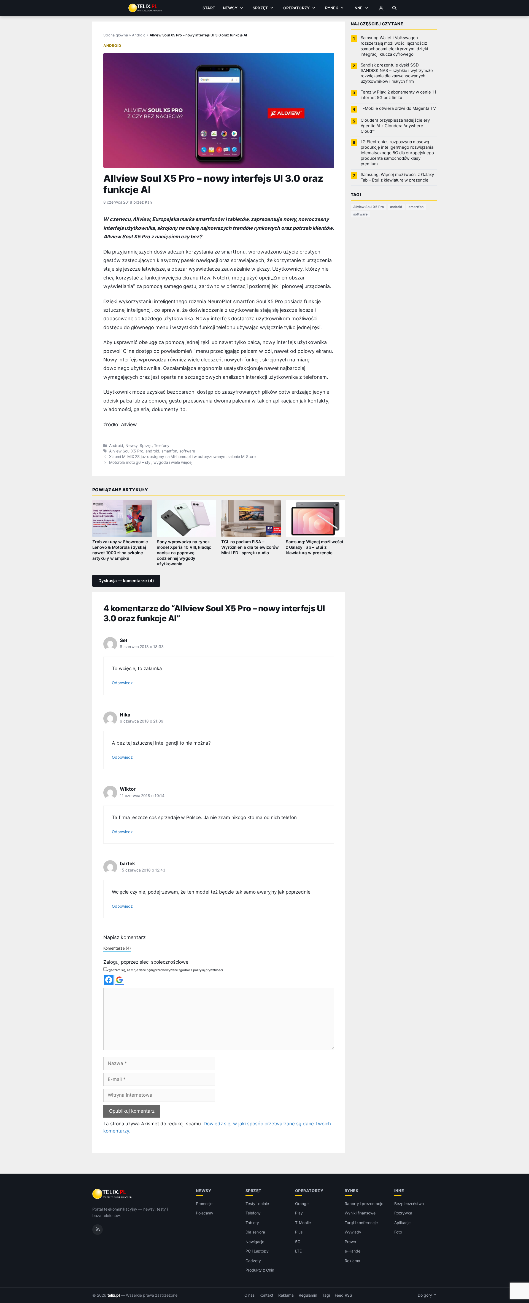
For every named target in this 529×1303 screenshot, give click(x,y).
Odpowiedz (122, 682)
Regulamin (308, 1295)
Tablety (252, 1222)
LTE (298, 1251)
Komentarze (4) (117, 948)
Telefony (161, 445)
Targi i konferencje (361, 1222)
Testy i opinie (257, 1203)
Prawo (350, 1241)
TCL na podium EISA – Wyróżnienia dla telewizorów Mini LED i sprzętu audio (250, 547)
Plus (299, 1232)
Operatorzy (296, 8)
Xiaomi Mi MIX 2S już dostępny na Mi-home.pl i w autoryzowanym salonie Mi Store (182, 456)
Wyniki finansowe (360, 1213)
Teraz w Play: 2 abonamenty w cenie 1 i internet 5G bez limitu (398, 95)
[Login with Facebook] (109, 980)
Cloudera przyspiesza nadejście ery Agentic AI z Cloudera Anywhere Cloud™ (395, 126)
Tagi (326, 1295)
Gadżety (253, 1260)
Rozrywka (403, 1213)
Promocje (204, 1203)
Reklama (352, 1260)
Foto (398, 1232)
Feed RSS (343, 1295)
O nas (249, 1295)
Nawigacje (254, 1241)
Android (138, 35)
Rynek (331, 8)
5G (297, 1241)
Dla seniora (255, 1232)
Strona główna (115, 35)
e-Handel (353, 1251)
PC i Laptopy (257, 1251)
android (152, 451)
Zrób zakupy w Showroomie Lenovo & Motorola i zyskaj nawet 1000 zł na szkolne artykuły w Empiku (120, 550)
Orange (302, 1203)
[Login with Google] (119, 980)
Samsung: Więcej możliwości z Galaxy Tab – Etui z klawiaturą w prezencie (314, 547)
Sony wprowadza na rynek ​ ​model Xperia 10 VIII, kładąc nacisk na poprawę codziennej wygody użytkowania (184, 552)
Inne (358, 8)
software (187, 451)
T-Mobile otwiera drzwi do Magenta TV (398, 108)
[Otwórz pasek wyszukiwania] (394, 8)
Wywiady (353, 1232)
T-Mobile (303, 1222)
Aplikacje (402, 1222)
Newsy (230, 8)
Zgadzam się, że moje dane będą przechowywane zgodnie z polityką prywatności (165, 970)
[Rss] (97, 1229)
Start (209, 8)
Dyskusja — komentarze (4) (126, 580)
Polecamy (205, 1213)
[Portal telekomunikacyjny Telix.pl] (112, 1194)
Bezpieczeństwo (409, 1203)
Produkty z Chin (259, 1270)
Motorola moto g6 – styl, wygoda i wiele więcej (150, 462)
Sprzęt (260, 8)
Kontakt (266, 1295)
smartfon (169, 451)
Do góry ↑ (427, 1295)
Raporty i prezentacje (364, 1203)
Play (299, 1213)
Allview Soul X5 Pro (126, 451)
